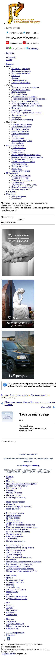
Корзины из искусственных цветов (22, 527)
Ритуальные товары (19, 395)
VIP (8, 603)
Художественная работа (16, 599)
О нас (8, 479)
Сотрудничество (13, 495)
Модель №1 (46, 407)
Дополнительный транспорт (19, 557)
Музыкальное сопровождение (19, 564)
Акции (9, 594)
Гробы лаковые (13, 518)
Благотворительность (15, 497)
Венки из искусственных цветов (20, 525)
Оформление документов (17, 626)
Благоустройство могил (16, 596)
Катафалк (10, 612)
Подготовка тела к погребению (20, 548)
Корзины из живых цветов (18, 532)
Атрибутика (11, 539)
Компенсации (12, 628)
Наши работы (12, 592)
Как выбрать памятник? (16, 486)
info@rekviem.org (31, 465)
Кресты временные (14, 536)
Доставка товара (13, 552)
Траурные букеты (14, 534)
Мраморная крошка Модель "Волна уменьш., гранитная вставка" (30, 403)
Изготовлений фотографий (18, 566)
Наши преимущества (15, 502)
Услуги (9, 608)
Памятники (11, 575)
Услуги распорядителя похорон (20, 569)
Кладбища (10, 490)
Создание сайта (8, 654)
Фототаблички (12, 587)
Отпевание (11, 559)
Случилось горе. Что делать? (19, 506)
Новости (10, 481)
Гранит (9, 578)
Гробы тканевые (13, 515)
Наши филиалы (13, 509)
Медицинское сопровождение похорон (23, 562)
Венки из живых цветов (17, 529)
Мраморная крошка (15, 582)
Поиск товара (7, 217)
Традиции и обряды (15, 624)
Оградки (10, 585)
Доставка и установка (16, 589)
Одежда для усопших (15, 541)
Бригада (9, 605)
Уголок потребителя (15, 633)
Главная (4, 395)
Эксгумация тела (13, 488)
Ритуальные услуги (15, 545)
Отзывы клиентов (14, 493)
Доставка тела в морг (15, 550)
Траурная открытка (39, 395)
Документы (11, 621)
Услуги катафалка (14, 555)
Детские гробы (13, 520)
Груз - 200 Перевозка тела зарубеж (21, 483)
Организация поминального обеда (21, 571)
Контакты (10, 635)
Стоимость (11, 504)
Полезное (10, 619)
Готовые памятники (15, 580)
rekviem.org (33, 48)
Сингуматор (11, 610)
